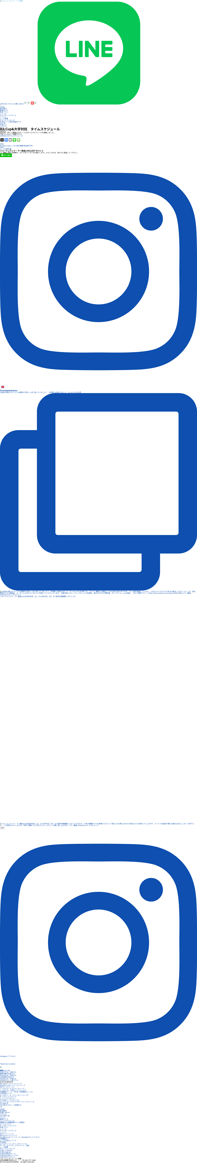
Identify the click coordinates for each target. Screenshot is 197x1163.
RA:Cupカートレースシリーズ (11, 1083)
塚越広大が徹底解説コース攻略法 (12, 1122)
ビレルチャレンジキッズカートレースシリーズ (17, 1101)
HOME (2, 107)
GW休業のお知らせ (8, 1076)
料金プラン (4, 112)
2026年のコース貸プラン (9, 1079)
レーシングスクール (7, 1098)
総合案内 (3, 108)
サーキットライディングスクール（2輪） (15, 1145)
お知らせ (3, 125)
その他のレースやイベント (10, 1100)
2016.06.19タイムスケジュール (11, 136)
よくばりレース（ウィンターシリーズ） (14, 1095)
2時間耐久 (3, 1138)
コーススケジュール (7, 1120)
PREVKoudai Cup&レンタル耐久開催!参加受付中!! (16, 145)
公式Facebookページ (8, 1153)
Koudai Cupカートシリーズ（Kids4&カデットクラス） (20, 1137)
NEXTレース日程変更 (5, 148)
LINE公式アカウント (7, 1157)
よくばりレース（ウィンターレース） (14, 1143)
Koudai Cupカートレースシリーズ (12, 1085)
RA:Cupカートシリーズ (8, 1135)
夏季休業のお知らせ (8, 1073)
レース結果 (4, 118)
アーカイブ (4, 1103)
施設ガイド (4, 110)
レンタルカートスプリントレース (12, 1088)
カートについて (5, 1124)
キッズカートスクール (8, 115)
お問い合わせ (19, 104)
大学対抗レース (5, 1093)
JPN (1, 104)
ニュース (3, 113)
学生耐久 (3, 1142)
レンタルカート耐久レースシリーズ (13, 1090)
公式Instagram (5, 1152)
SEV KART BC (5, 1115)
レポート (3, 126)
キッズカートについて (8, 1125)
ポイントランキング (7, 120)
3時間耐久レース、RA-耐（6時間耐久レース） (17, 1091)
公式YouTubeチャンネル (9, 1155)
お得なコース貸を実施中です (10, 122)
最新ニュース (5, 1070)
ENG (5, 104)
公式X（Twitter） (6, 1150)
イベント (3, 117)
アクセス (10, 104)
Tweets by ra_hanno (7, 1064)
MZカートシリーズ (7, 1087)
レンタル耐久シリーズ (8, 1140)
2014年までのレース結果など (11, 1105)
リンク (2, 1117)
